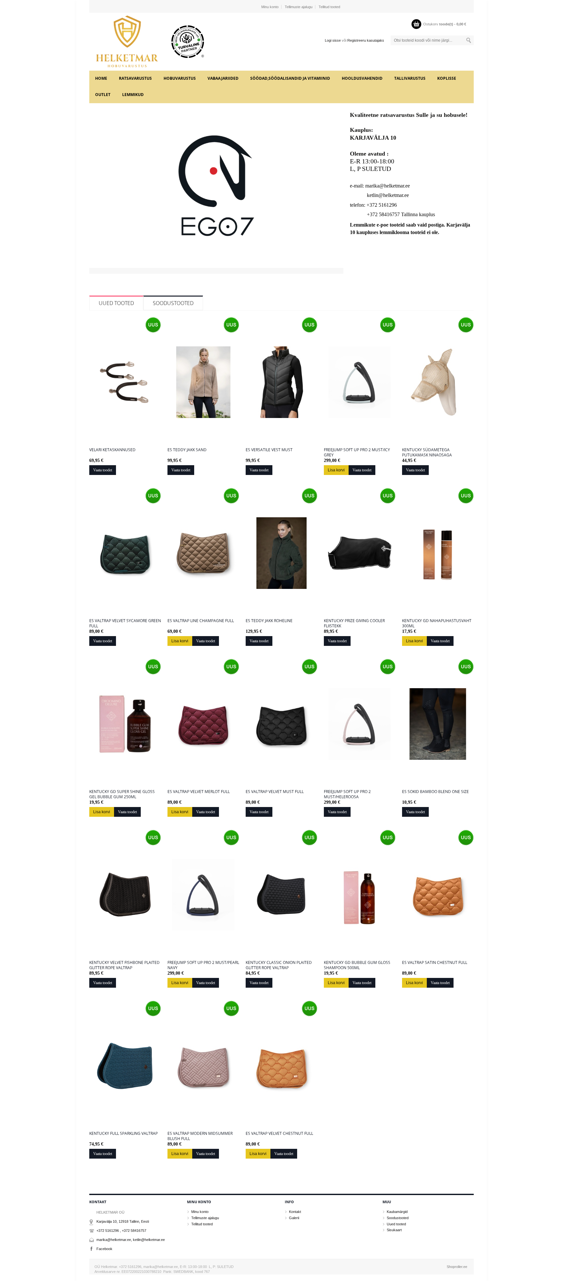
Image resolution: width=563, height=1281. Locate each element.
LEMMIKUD (133, 94)
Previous (95, 195)
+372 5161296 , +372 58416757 (121, 1230)
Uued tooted (116, 303)
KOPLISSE (446, 78)
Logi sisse (333, 40)
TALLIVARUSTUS (410, 78)
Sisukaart (394, 1230)
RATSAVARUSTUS (135, 78)
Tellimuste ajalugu (298, 7)
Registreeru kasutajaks (365, 40)
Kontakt (295, 1212)
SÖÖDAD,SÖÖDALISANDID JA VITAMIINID (290, 78)
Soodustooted (173, 303)
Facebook (104, 1249)
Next (337, 195)
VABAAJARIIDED (223, 78)
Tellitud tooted (329, 7)
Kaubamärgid (397, 1212)
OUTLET (102, 94)
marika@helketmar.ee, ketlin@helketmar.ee (130, 1240)
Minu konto (270, 7)
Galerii (294, 1218)
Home (101, 78)
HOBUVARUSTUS (180, 78)
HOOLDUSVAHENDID (362, 78)
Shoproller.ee (457, 1267)
